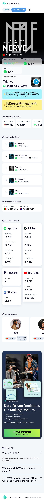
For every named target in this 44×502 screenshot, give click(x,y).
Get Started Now (19, 10)
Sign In (6, 10)
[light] (29, 10)
